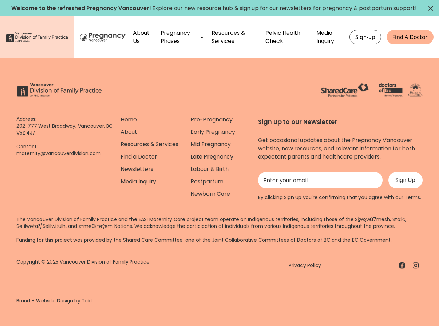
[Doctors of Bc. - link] (390, 90)
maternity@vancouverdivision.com (58, 153)
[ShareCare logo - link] (345, 90)
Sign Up (405, 180)
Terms (412, 197)
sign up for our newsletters (276, 8)
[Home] (103, 37)
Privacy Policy (305, 265)
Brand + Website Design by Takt (54, 300)
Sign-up (365, 37)
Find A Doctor (410, 37)
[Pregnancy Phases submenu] (202, 37)
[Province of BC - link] (415, 90)
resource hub (215, 8)
